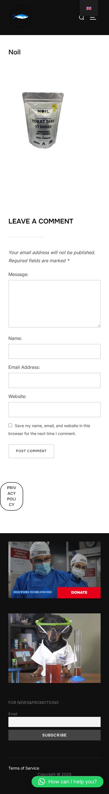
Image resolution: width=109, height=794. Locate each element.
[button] (67, 781)
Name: (15, 338)
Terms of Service (23, 768)
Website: (17, 396)
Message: (18, 274)
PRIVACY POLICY (11, 496)
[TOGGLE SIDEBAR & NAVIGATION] (95, 17)
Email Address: (24, 367)
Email (12, 714)
